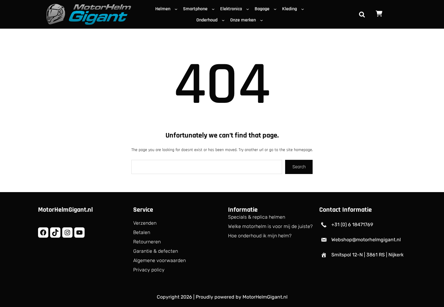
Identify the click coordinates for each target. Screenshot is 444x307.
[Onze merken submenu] (262, 19)
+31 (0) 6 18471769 (352, 224)
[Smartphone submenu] (214, 8)
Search (299, 167)
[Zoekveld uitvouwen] (361, 14)
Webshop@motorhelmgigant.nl (366, 239)
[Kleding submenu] (304, 8)
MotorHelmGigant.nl (65, 210)
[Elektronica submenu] (249, 8)
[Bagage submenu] (276, 8)
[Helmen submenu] (177, 8)
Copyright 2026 (174, 297)
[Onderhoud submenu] (224, 19)
